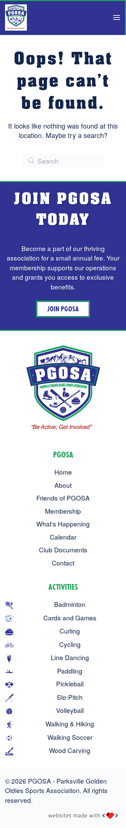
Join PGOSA (63, 309)
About (63, 484)
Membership (63, 510)
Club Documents (63, 549)
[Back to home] (16, 17)
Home (63, 471)
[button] (116, 17)
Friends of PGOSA (63, 497)
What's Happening (63, 523)
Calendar (63, 536)
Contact (63, 562)
